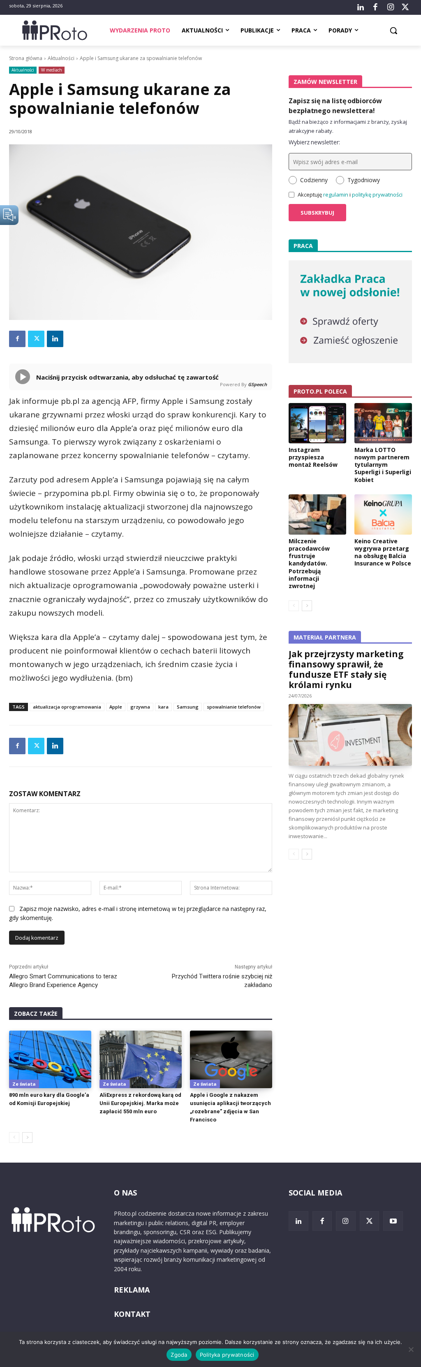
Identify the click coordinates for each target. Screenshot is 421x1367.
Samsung (188, 707)
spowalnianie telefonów (234, 707)
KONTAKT (132, 1314)
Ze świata (24, 1084)
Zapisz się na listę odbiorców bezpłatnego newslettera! (335, 105)
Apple (115, 707)
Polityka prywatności (227, 1354)
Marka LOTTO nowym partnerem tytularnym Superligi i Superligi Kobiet (382, 465)
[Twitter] (405, 7)
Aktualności (61, 58)
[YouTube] (393, 1221)
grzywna (140, 707)
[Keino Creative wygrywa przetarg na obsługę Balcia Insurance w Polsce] (383, 514)
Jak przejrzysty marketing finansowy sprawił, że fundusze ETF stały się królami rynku (346, 669)
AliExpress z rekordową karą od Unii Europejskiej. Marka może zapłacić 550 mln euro (140, 1103)
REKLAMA (132, 1290)
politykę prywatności (377, 194)
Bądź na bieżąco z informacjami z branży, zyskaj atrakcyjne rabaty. (348, 126)
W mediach (51, 70)
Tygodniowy (363, 180)
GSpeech (257, 384)
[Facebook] (375, 7)
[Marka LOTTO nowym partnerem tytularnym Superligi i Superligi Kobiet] (383, 423)
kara (163, 707)
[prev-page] (14, 1137)
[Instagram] (390, 7)
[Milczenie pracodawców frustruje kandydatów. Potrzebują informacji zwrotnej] (317, 514)
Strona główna (25, 58)
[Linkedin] (55, 339)
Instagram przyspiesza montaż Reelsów (313, 457)
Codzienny (314, 180)
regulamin (335, 194)
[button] (393, 30)
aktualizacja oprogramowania (67, 707)
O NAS (125, 1193)
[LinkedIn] (360, 7)
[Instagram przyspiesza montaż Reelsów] (317, 423)
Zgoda (179, 1354)
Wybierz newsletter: (314, 142)
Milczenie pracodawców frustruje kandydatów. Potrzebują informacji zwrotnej (309, 563)
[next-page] (27, 1137)
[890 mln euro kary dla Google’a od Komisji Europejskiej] (50, 1059)
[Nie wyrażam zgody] (411, 1349)
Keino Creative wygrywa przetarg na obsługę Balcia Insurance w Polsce (382, 552)
